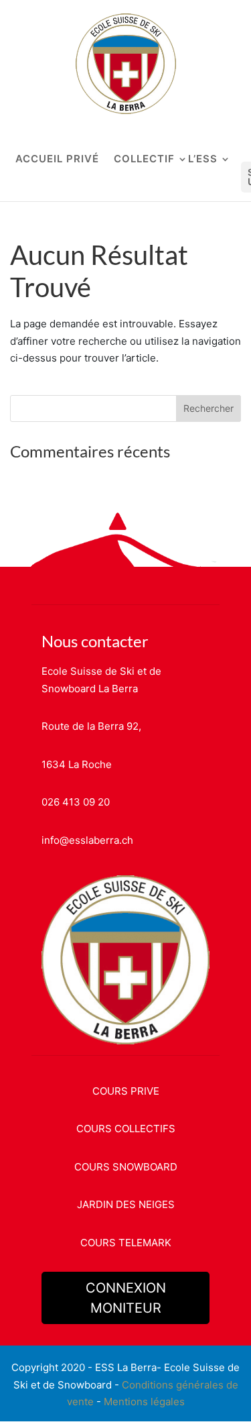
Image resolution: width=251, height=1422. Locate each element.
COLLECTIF (144, 159)
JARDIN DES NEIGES (126, 1204)
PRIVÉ (82, 159)
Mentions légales (144, 1401)
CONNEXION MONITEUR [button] (126, 1298)
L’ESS (203, 159)
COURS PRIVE (125, 1091)
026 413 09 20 (75, 802)
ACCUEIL (39, 159)
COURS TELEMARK (125, 1242)
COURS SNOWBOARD (125, 1166)
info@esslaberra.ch (87, 840)
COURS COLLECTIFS (125, 1128)
